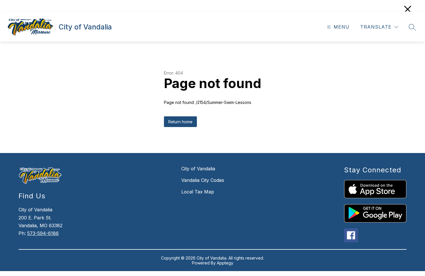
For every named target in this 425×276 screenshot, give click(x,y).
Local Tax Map (197, 192)
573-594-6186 (43, 233)
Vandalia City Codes (202, 180)
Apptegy (225, 262)
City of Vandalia (198, 168)
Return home (180, 121)
